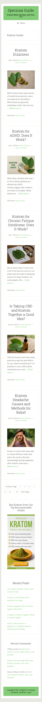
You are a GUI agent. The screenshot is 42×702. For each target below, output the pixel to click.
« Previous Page (10, 487)
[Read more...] (15, 108)
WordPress (22, 692)
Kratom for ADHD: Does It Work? (21, 135)
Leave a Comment (21, 62)
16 (17, 492)
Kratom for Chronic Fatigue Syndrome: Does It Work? (21, 222)
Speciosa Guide (21, 10)
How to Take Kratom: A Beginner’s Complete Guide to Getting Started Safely (19, 626)
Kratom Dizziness (21, 52)
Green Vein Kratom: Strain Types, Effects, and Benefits (20, 652)
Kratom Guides (20, 115)
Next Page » (25, 492)
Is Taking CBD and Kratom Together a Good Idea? (21, 312)
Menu (22, 23)
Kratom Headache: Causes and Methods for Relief (21, 404)
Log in (29, 692)
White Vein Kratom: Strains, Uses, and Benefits (20, 663)
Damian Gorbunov (14, 660)
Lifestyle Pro (24, 690)
